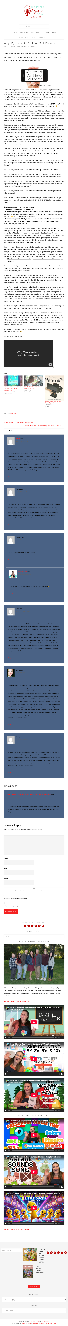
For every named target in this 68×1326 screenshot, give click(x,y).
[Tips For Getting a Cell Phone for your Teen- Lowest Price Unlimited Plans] (13, 380)
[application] (34, 1022)
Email (5, 868)
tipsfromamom (22, 571)
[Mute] (59, 1037)
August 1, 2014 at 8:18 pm (24, 574)
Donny (18, 438)
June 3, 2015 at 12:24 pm (22, 672)
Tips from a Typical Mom (34, 11)
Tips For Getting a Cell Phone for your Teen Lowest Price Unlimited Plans (28, 794)
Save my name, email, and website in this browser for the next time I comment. (26, 891)
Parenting (31, 46)
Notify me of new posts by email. (13, 906)
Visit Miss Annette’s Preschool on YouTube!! (17, 1001)
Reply (9, 476)
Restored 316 (45, 1321)
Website (6, 878)
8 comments (13, 413)
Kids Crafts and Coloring (18, 46)
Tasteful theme (34, 1321)
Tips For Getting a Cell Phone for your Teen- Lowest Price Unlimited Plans (13, 388)
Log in (55, 1323)
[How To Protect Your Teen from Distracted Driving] (33, 380)
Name (6, 858)
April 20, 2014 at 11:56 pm (22, 441)
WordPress (49, 1323)
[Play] (6, 1037)
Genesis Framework (39, 1323)
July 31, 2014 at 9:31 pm (21, 540)
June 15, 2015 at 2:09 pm (22, 739)
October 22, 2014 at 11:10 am (23, 611)
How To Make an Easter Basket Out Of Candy (42, 1255)
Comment (7, 834)
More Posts (34, 1286)
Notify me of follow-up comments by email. (15, 898)
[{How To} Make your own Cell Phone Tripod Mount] (54, 388)
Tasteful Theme (26, 1323)
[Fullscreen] (62, 1037)
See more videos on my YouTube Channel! (16, 1229)
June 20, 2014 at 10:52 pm (22, 492)
